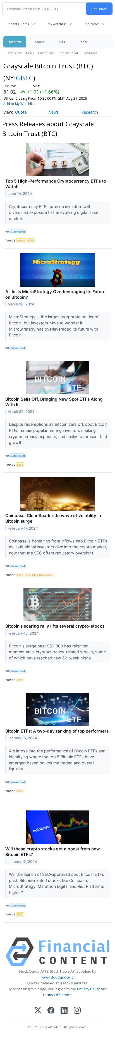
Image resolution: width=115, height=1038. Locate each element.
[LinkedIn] (64, 1010)
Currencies (46, 53)
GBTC (24, 77)
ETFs (62, 42)
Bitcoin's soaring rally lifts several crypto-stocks (54, 626)
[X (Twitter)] (38, 1010)
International (68, 53)
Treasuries (89, 53)
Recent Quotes (18, 24)
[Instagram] (77, 1010)
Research (89, 112)
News (29, 53)
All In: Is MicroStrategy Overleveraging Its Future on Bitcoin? (55, 294)
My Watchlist (57, 24)
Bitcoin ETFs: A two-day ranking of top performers (57, 731)
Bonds (21, 240)
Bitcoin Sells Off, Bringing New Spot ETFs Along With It (54, 401)
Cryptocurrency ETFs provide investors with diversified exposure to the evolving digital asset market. (54, 212)
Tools (83, 42)
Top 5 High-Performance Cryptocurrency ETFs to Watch (55, 183)
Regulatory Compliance (39, 575)
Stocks (39, 42)
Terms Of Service (57, 994)
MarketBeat (18, 231)
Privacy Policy (88, 988)
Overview (14, 53)
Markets (15, 42)
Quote (21, 112)
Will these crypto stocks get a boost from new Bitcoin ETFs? (52, 851)
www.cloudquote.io (57, 977)
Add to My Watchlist (19, 103)
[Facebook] (51, 1010)
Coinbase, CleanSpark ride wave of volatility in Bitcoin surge (53, 518)
